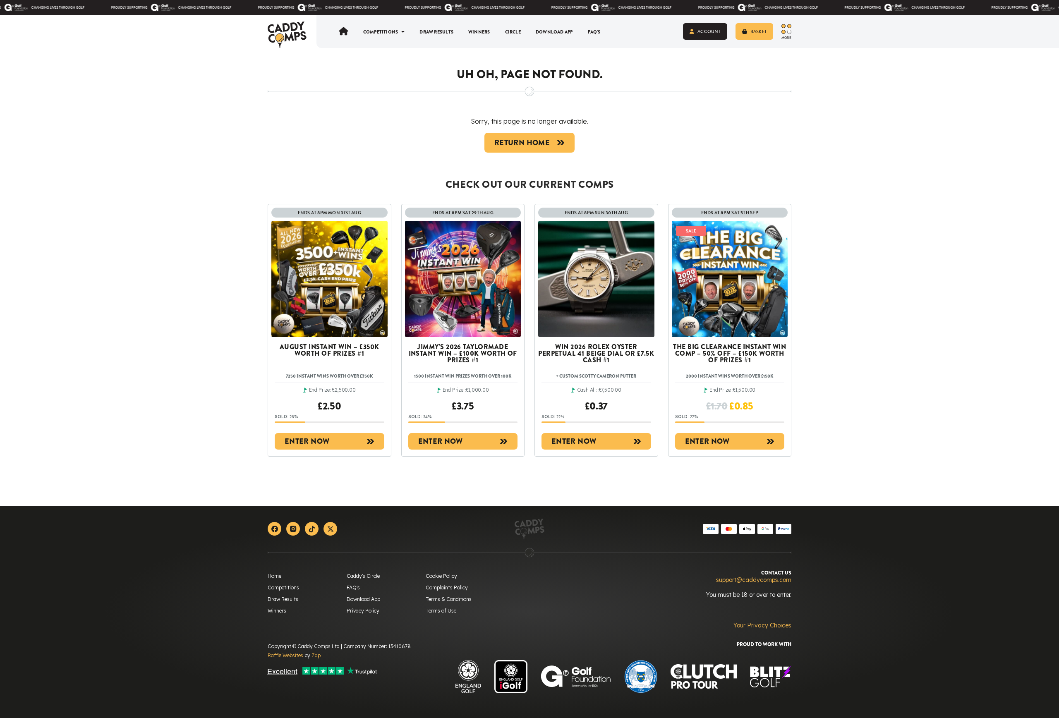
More (786, 38)
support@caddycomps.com (753, 580)
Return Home (522, 142)
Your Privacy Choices (762, 625)
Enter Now (307, 441)
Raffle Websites (285, 655)
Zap (316, 655)
